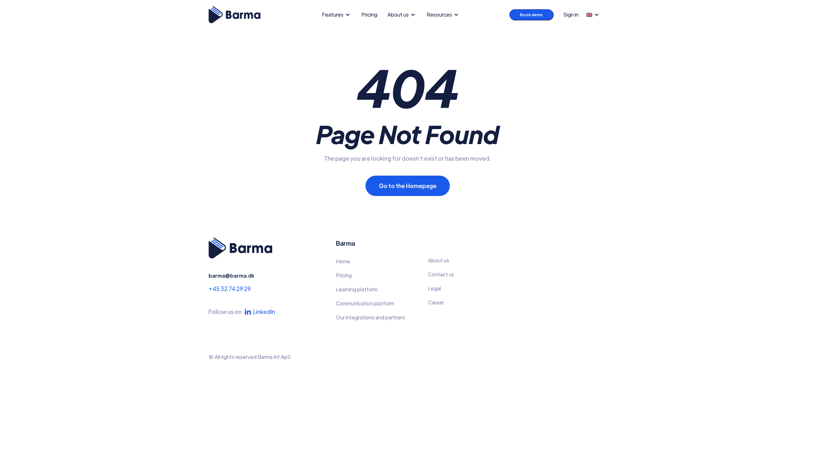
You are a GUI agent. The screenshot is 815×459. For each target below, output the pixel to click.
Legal (434, 288)
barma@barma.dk (231, 275)
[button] (338, 14)
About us (438, 260)
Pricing (369, 14)
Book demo (531, 14)
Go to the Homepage (407, 185)
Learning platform (357, 289)
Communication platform (365, 303)
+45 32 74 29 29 (230, 288)
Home (343, 261)
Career (436, 302)
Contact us (441, 274)
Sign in (570, 14)
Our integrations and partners (370, 317)
